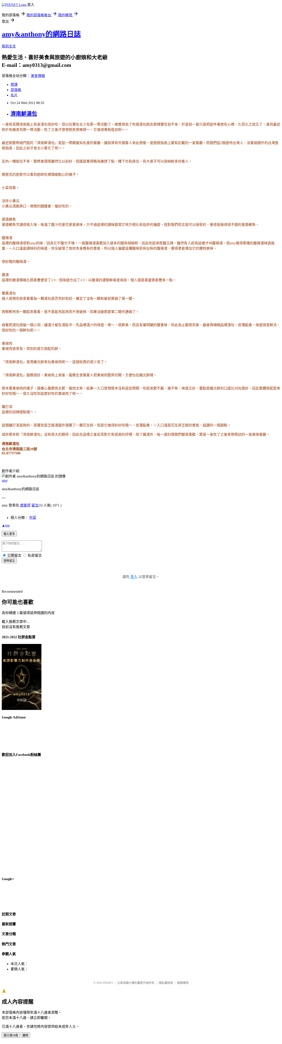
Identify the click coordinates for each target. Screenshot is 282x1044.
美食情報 (38, 76)
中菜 (32, 517)
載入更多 (9, 534)
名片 (14, 95)
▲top (6, 525)
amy (5, 480)
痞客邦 (25, 505)
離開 (25, 1035)
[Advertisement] (200, 78)
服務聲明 (183, 982)
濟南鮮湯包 (24, 114)
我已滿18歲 (11, 1035)
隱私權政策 (166, 982)
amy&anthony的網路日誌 (41, 34)
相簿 (14, 84)
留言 (35, 505)
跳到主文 (9, 46)
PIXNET (108, 982)
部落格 (16, 90)
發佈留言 (9, 560)
